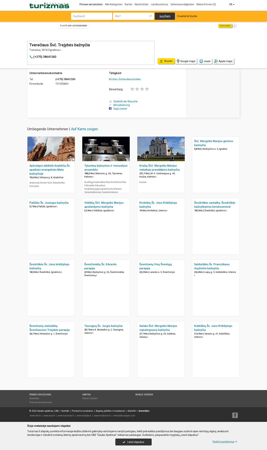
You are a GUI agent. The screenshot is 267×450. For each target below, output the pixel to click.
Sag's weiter (120, 108)
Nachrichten (142, 4)
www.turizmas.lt (66, 415)
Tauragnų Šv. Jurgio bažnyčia (103, 326)
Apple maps (225, 61)
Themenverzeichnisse (40, 402)
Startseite (34, 398)
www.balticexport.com (124, 415)
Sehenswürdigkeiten (182, 4)
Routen (93, 398)
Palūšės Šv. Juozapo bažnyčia (48, 202)
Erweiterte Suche (187, 16)
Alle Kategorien (113, 4)
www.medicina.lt (102, 415)
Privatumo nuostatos (82, 411)
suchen (164, 16)
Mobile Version (144, 394)
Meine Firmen (206, 4)
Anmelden (143, 411)
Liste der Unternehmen (74, 26)
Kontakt (65, 411)
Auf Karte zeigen (84, 129)
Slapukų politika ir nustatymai (110, 411)
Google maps (187, 61)
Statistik (132, 411)
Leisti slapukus (135, 442)
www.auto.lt (49, 415)
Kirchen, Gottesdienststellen (125, 79)
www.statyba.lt (84, 415)
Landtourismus (159, 4)
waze (207, 61)
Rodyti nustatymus (223, 441)
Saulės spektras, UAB (48, 411)
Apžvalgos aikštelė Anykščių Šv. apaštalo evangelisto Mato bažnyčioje (49, 169)
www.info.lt (35, 415)
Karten (128, 4)
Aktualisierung (121, 105)
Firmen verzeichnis (91, 4)
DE (231, 4)
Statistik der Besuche (125, 101)
